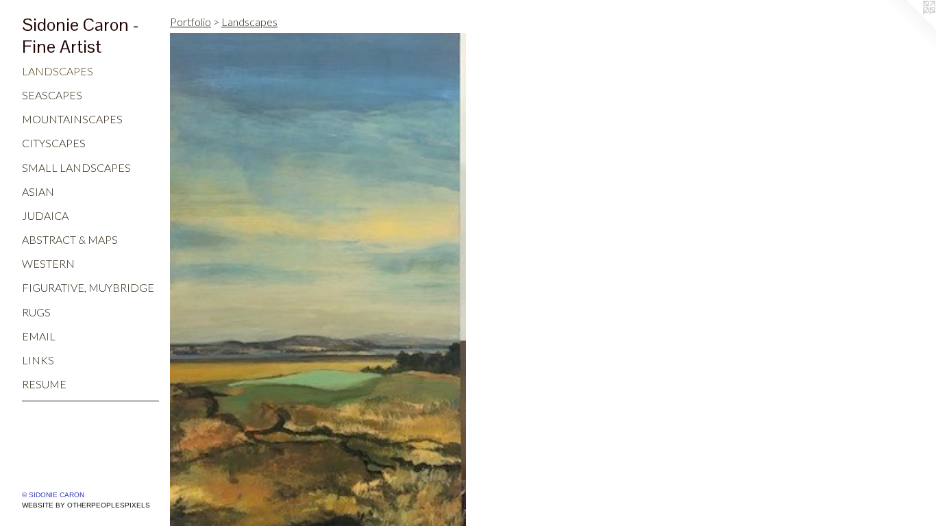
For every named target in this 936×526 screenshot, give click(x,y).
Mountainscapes (72, 118)
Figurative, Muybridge (88, 287)
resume (44, 383)
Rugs (36, 311)
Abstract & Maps (70, 239)
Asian (38, 191)
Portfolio (190, 21)
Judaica (45, 215)
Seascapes (52, 94)
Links (38, 359)
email (39, 335)
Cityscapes (54, 142)
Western (48, 263)
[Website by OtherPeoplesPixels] (908, 27)
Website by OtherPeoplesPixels (86, 505)
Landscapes (57, 70)
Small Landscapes (76, 167)
